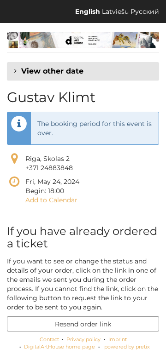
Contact (49, 339)
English (87, 11)
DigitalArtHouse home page (59, 346)
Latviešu (115, 11)
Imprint (117, 339)
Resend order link (83, 324)
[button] (83, 71)
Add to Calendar (51, 200)
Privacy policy (83, 339)
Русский (144, 11)
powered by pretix (127, 346)
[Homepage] (83, 40)
